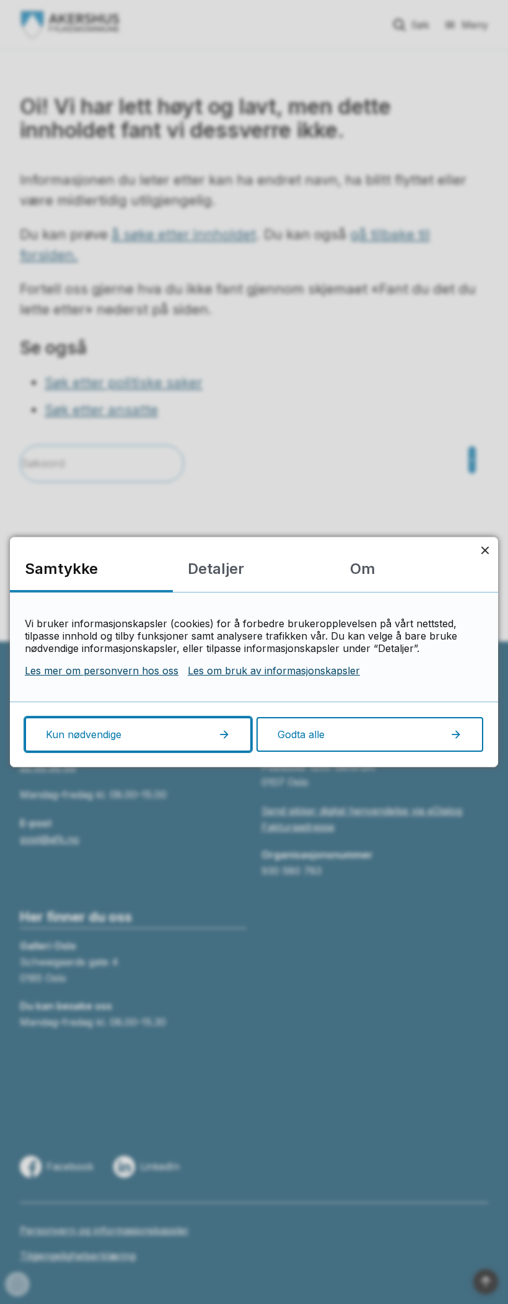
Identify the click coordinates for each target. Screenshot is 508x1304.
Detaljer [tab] (216, 569)
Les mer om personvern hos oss (101, 670)
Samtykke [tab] (61, 569)
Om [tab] (362, 569)
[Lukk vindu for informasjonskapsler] (485, 550)
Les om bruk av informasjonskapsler (274, 670)
